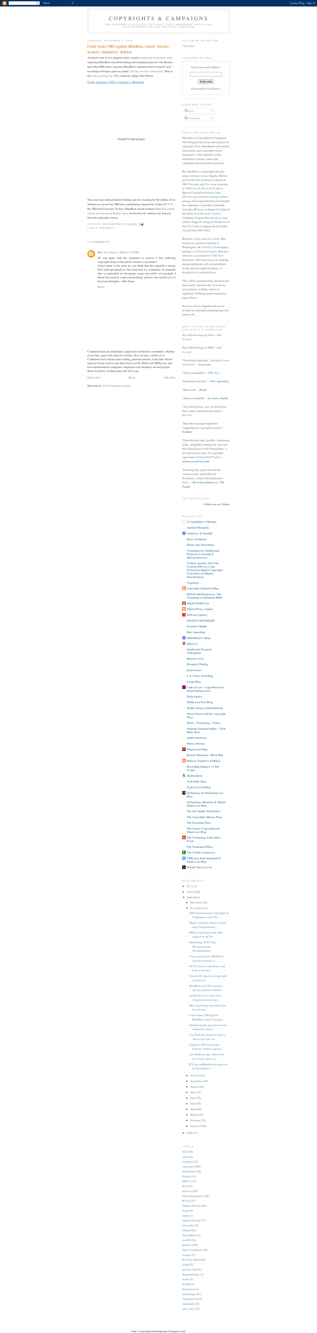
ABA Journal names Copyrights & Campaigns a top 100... (209, 915)
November (196, 908)
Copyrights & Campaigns (158, 18)
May (193, 1103)
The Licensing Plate (199, 822)
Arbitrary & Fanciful (199, 533)
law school (213, 239)
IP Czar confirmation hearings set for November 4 (208, 1066)
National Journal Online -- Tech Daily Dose (206, 730)
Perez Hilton (189, 1235)
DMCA (186, 1181)
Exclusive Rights (218, 398)
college (197, 239)
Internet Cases (195, 658)
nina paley (188, 1225)
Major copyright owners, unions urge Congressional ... (207, 925)
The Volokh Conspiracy (201, 852)
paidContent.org (197, 737)
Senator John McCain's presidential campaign (201, 195)
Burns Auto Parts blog (200, 545)
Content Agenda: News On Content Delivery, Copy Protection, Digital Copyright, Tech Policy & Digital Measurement (205, 570)
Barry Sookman (196, 539)
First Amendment (192, 1196)
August (194, 1087)
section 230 (189, 1269)
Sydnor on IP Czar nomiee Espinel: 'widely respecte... (206, 1047)
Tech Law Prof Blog (199, 787)
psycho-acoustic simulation (146, 71)
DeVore (186, 1176)
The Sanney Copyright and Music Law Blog (203, 830)
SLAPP (186, 1284)
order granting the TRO (105, 76)
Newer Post (93, 377)
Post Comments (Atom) (116, 386)
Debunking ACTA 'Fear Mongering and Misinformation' (202, 946)
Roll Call (210, 247)
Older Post (170, 377)
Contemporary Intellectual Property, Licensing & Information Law (203, 553)
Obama (186, 1230)
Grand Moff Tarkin (209, 457)
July (193, 1092)
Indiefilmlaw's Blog (198, 638)
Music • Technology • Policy (204, 723)
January (195, 1126)
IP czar (186, 1201)
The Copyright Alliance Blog (204, 817)
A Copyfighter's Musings (202, 521)
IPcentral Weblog (197, 664)
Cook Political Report (204, 251)
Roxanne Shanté (191, 1259)
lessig (185, 1211)
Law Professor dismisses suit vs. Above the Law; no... (207, 1037)
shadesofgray (195, 775)
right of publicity (192, 1250)
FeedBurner (214, 89)
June (193, 1098)
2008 (190, 1133)
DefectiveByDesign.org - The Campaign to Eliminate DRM (204, 595)
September (196, 1081)
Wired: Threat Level (199, 867)
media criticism (191, 1220)
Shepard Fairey (191, 1274)
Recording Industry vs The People (203, 768)
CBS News (217, 255)
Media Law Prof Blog (200, 702)
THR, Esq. (214, 373)
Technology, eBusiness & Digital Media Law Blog (206, 803)
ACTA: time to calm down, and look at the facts (207, 968)
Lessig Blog (194, 681)
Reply (101, 287)
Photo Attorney (196, 743)
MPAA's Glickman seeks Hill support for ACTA (206, 935)
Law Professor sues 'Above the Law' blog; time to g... (206, 1056)
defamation (188, 1171)
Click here (188, 46)
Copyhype (193, 582)
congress (187, 1161)
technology (189, 1294)
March (194, 1115)
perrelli (186, 1240)
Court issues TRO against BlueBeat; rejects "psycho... (206, 1017)
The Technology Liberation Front (203, 839)
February (195, 1120)
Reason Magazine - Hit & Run (205, 755)
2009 (190, 897)
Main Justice (194, 696)
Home (132, 377)
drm (184, 1186)
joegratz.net (194, 670)
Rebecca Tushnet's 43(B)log (203, 761)
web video (188, 1309)
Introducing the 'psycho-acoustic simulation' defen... (208, 1027)
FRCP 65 (168, 204)
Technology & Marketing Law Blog (205, 794)
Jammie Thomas (191, 1206)
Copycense (205, 364)
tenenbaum (188, 1299)
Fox (207, 184)
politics (186, 1245)
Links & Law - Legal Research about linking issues (205, 689)
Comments (194, 118)
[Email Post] (141, 224)
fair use (186, 1191)
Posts (190, 111)
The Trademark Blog (200, 847)
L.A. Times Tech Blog (200, 676)
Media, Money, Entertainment (205, 708)
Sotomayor (188, 1289)
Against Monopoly (198, 527)
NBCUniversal (190, 184)
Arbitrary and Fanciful (195, 461)
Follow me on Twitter (217, 504)
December (196, 902)
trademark (188, 1304)
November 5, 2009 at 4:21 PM (121, 252)
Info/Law (192, 643)
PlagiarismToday (197, 749)
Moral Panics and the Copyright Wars (206, 715)
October (195, 1075)
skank (185, 1279)
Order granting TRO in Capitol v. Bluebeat (115, 82)
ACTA (185, 1152)
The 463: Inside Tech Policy (203, 811)
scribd (185, 1264)
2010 (190, 892)
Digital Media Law (198, 603)
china (185, 1157)
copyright (106, 228)
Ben (100, 252)
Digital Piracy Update (200, 609)
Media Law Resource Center (203, 213)
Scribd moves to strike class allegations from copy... (205, 997)
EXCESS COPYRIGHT (201, 620)
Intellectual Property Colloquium (199, 651)
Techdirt (187, 432)
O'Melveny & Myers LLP (199, 188)
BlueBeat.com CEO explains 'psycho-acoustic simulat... (206, 988)
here (213, 272)
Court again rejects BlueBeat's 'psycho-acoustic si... (206, 958)
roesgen (186, 1255)
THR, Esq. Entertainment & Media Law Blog (204, 860)
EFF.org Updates (197, 615)
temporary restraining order (156, 57)
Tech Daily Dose (196, 781)
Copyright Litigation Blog (203, 588)
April (193, 1109)
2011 (190, 886)
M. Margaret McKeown (212, 222)
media (185, 1215)
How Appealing (219, 381)
